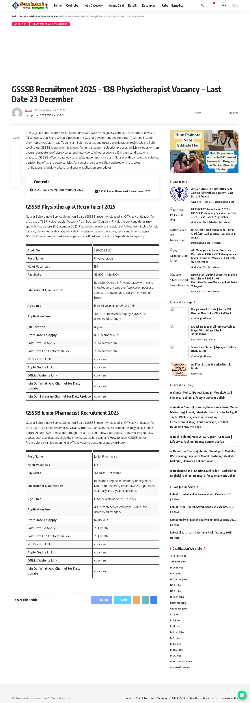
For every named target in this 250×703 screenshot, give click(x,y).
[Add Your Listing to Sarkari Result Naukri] (179, 369)
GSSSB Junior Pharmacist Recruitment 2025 (124, 191)
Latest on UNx (181, 385)
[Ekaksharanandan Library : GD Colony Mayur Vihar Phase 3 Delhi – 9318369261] (179, 331)
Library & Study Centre (203, 339)
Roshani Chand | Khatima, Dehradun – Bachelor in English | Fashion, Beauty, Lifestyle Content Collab (203, 473)
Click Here (100, 359)
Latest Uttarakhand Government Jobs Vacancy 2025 (200, 494)
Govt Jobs (20, 24)
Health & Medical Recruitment (218, 201)
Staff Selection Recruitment (50, 24)
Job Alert (174, 499)
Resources (196, 373)
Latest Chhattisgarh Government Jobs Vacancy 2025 (201, 532)
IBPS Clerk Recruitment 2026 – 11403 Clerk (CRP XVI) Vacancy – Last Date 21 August (213, 233)
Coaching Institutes (201, 318)
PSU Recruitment (212, 267)
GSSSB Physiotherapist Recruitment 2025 (58, 189)
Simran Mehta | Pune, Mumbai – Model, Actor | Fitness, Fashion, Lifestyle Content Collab (201, 395)
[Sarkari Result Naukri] (30, 5)
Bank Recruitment (200, 242)
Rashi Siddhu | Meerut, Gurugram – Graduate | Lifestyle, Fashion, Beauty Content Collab (201, 439)
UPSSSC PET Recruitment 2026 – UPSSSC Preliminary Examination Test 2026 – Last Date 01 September (213, 213)
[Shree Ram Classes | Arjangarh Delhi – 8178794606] (179, 352)
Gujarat (98, 327)
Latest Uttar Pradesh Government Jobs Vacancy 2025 (201, 506)
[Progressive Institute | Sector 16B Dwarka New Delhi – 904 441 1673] (179, 314)
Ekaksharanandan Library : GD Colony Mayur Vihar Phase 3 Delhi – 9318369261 (213, 330)
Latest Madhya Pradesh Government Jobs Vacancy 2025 (203, 519)
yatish (28, 110)
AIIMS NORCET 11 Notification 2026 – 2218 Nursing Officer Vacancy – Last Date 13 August (212, 192)
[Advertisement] (125, 54)
